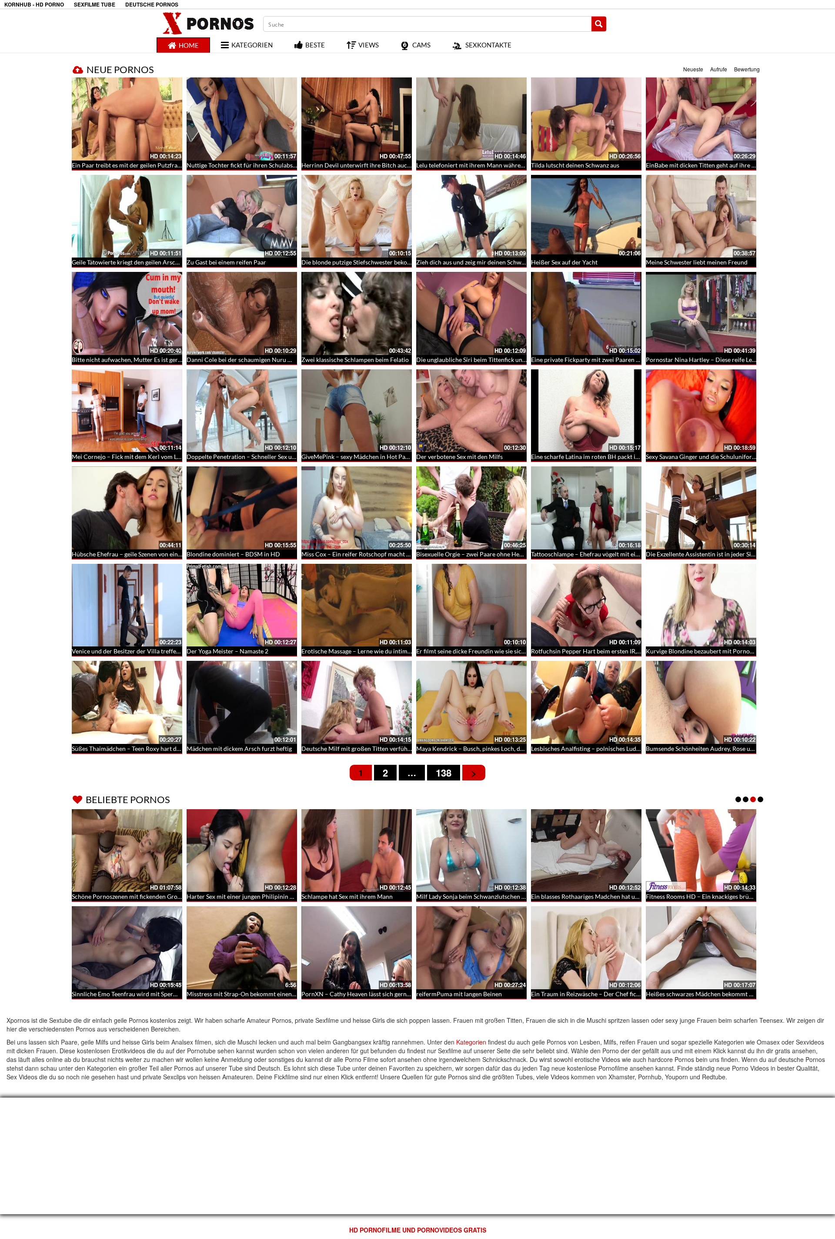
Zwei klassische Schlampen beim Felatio (355, 359)
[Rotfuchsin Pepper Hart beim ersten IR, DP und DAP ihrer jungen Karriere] (586, 605)
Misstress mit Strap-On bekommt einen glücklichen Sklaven (266, 994)
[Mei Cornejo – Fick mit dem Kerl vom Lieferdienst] (127, 410)
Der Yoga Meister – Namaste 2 (227, 651)
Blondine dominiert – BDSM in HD (233, 554)
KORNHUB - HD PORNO (34, 4)
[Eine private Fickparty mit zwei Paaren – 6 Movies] (586, 313)
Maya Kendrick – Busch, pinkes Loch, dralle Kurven (485, 748)
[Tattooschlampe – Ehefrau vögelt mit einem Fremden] (586, 507)
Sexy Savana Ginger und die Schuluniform (701, 456)
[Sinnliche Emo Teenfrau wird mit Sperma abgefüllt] (127, 947)
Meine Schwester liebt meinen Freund (697, 262)
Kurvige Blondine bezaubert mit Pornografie (705, 651)
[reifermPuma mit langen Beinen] (471, 947)
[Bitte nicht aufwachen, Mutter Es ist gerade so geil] (127, 313)
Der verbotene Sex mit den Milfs (459, 456)
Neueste (693, 69)
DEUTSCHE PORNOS (151, 4)
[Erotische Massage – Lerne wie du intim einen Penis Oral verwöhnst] (356, 605)
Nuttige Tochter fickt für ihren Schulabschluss (248, 165)
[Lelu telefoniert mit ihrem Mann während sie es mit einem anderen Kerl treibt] (471, 119)
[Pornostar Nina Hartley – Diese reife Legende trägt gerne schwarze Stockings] (701, 313)
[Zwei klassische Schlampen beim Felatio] (356, 313)
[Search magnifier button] (598, 24)
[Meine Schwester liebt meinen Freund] (701, 216)
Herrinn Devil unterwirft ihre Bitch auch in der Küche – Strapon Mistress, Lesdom (411, 165)
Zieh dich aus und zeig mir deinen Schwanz (473, 262)
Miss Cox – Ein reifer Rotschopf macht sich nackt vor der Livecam (389, 554)
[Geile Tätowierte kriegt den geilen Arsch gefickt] (127, 216)
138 (443, 773)
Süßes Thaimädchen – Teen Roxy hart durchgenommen (145, 748)
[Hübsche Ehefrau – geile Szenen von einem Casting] (127, 507)
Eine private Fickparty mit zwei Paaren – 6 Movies (598, 359)
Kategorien (471, 1042)
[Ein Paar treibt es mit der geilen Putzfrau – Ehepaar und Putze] (127, 119)
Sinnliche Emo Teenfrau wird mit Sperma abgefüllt (139, 994)
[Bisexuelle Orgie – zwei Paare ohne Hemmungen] (471, 507)
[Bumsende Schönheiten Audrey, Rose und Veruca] (701, 702)
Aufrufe (718, 69)
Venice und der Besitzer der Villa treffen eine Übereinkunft (151, 651)
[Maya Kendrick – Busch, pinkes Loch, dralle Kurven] (471, 702)
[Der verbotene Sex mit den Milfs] (471, 410)
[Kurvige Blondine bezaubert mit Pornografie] (701, 605)
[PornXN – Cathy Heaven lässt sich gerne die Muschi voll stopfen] (356, 947)
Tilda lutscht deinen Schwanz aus (575, 165)
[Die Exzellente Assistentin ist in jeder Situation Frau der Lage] (701, 507)
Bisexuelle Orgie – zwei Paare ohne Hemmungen (481, 554)
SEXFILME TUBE (94, 4)
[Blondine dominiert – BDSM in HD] (242, 507)
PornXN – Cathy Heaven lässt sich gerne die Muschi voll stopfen (387, 994)
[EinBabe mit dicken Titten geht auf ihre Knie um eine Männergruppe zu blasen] (701, 119)
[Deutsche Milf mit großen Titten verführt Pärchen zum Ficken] (356, 702)
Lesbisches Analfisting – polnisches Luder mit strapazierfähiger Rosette (626, 748)
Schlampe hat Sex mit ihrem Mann (347, 896)
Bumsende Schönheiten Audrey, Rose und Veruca (712, 748)
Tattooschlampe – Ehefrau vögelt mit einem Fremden (602, 554)
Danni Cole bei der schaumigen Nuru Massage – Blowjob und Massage (281, 359)
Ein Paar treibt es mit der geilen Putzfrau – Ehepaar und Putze (154, 165)
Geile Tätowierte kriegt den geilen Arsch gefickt (135, 262)
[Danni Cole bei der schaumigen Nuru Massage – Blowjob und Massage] (242, 313)
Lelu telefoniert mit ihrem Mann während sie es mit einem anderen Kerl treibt (520, 165)
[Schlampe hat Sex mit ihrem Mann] (356, 850)
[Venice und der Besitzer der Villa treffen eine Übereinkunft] (127, 605)
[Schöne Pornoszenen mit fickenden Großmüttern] (127, 850)
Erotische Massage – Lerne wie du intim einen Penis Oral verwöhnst (392, 651)
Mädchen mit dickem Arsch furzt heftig (239, 748)
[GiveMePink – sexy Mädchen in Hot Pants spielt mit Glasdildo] (356, 410)
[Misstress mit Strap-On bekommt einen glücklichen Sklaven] (242, 947)
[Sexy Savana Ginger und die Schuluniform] (701, 410)
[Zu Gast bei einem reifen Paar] (242, 216)
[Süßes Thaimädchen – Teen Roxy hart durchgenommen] (127, 702)
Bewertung (747, 69)
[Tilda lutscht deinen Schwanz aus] (586, 119)
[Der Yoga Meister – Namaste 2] (242, 605)
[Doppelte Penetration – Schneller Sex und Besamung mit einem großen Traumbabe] (242, 410)
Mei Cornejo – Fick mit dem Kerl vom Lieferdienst (139, 456)
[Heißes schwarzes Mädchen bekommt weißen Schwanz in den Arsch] (701, 947)
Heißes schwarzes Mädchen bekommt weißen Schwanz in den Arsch (737, 994)
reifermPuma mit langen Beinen (459, 994)
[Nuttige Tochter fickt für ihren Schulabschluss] (242, 119)
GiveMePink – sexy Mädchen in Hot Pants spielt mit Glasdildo (384, 456)
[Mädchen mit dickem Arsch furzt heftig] (242, 702)
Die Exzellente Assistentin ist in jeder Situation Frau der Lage (727, 554)
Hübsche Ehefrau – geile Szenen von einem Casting (140, 554)
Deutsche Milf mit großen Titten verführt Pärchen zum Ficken (384, 748)
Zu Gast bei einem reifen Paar (226, 262)
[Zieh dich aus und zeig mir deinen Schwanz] (471, 216)
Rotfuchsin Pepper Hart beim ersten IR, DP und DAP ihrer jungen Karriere (631, 651)
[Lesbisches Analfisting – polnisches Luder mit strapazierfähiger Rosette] (586, 702)
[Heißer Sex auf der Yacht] (586, 216)
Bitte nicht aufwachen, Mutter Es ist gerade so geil (139, 359)
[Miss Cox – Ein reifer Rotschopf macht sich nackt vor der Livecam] (356, 507)
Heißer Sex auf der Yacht (564, 262)
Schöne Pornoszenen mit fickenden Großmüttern (138, 896)
